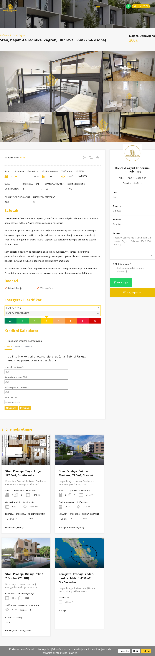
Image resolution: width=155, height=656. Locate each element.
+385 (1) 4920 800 (136, 178)
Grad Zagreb (19, 35)
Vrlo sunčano (46, 288)
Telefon (117, 219)
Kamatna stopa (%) (16, 377)
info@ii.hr (137, 183)
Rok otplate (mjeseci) (17, 387)
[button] (97, 7)
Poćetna (4, 35)
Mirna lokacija (15, 288)
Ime (115, 192)
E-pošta (117, 206)
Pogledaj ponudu (26, 459)
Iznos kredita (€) (14, 367)
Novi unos (11, 407)
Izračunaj (25, 407)
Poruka (116, 233)
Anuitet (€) (11, 397)
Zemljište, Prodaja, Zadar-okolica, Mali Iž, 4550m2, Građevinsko (76, 578)
